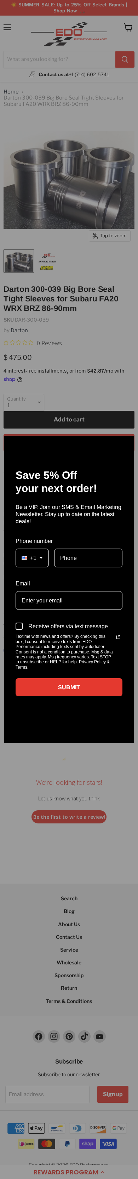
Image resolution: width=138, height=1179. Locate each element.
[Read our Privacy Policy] (118, 637)
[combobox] (32, 558)
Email (23, 583)
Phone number (34, 541)
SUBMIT (69, 687)
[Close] (125, 444)
